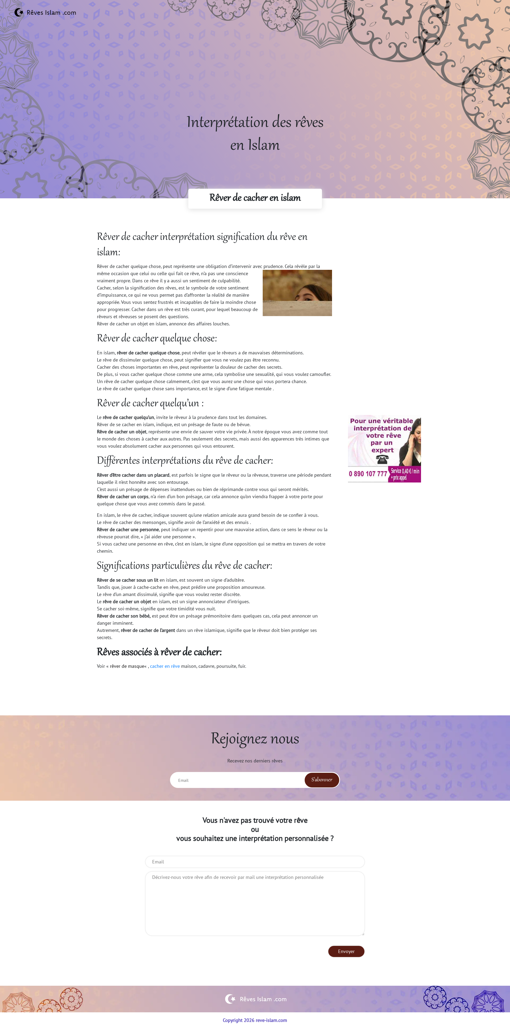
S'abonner (322, 780)
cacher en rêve (165, 666)
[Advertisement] (255, 74)
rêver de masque (127, 666)
